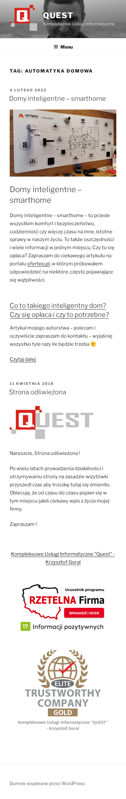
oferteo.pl (38, 264)
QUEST (58, 15)
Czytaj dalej (23, 359)
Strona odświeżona (37, 392)
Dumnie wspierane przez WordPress (47, 783)
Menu (66, 47)
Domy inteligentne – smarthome (57, 98)
